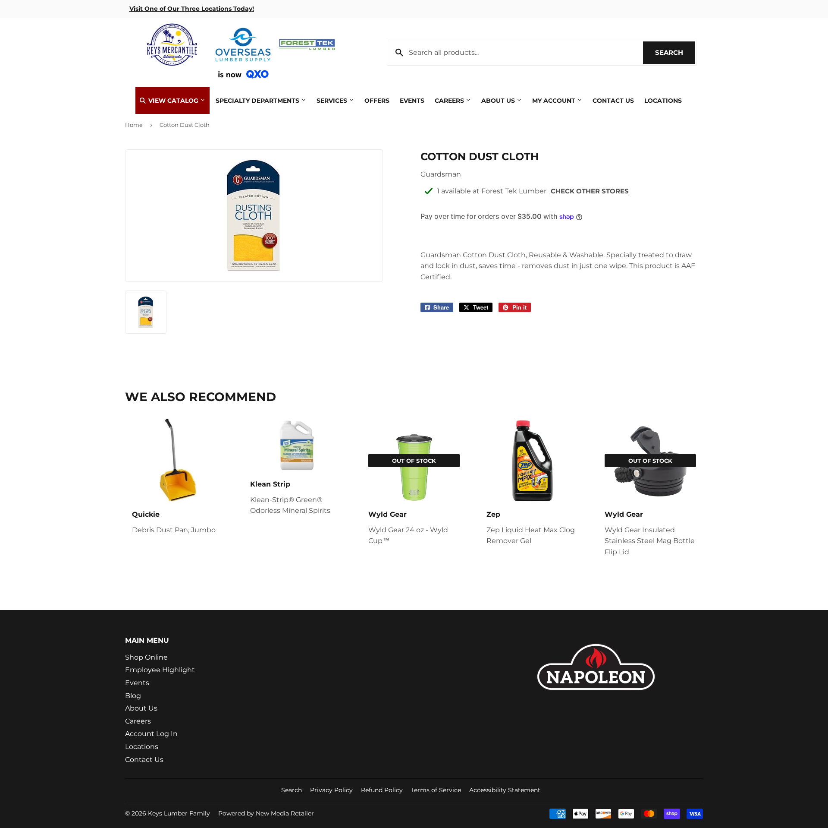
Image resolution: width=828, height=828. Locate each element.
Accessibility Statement (504, 790)
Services (333, 100)
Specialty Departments (258, 100)
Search (675, 52)
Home (134, 124)
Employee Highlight (160, 670)
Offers (376, 100)
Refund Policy (382, 790)
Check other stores (590, 191)
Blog (133, 696)
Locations (663, 100)
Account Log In (151, 734)
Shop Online (146, 657)
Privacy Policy (331, 790)
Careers (450, 100)
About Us (499, 100)
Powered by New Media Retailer (266, 813)
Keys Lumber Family (179, 813)
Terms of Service (436, 790)
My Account (554, 100)
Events (412, 100)
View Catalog (173, 100)
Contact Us (613, 100)
